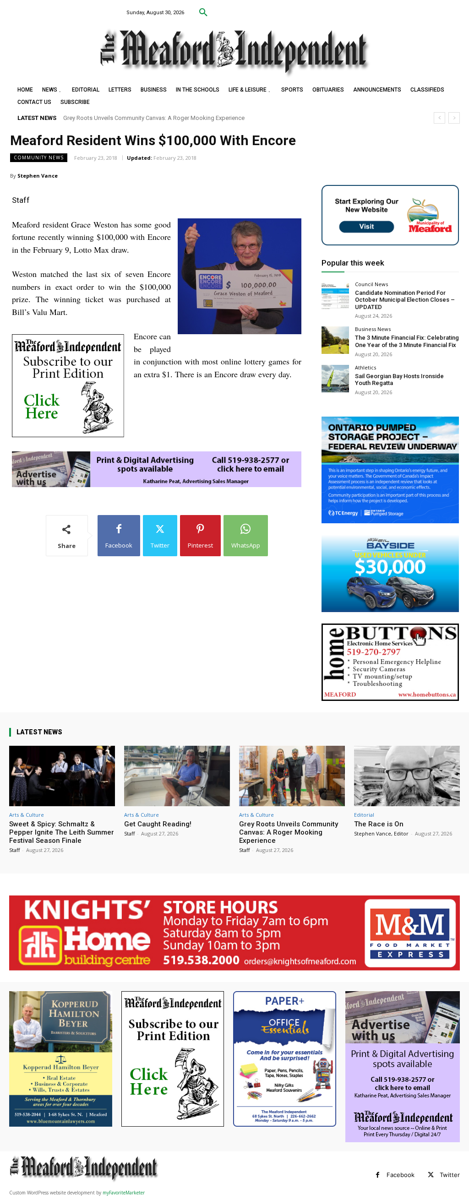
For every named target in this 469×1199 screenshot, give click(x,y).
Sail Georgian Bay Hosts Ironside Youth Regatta (399, 380)
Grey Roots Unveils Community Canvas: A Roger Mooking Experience (288, 832)
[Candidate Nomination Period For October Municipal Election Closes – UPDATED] (335, 295)
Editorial (364, 814)
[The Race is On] (407, 776)
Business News (373, 328)
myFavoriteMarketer (124, 1192)
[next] (454, 118)
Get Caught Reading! (157, 824)
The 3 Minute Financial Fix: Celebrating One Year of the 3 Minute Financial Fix (407, 341)
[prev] (439, 118)
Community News (39, 157)
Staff (14, 849)
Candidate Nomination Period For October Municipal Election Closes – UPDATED (405, 299)
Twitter (450, 1174)
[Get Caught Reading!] (177, 776)
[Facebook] (378, 1175)
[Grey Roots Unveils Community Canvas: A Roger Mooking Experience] (292, 776)
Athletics (365, 367)
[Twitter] (431, 1175)
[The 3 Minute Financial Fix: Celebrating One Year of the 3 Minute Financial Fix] (335, 340)
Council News (371, 284)
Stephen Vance (37, 175)
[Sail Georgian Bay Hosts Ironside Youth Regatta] (335, 378)
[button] (203, 13)
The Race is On (86, 117)
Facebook (400, 1174)
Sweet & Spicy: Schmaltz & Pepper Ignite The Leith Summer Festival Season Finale (61, 832)
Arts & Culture (26, 814)
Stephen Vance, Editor (381, 833)
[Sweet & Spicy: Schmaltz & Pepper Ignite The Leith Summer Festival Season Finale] (62, 776)
